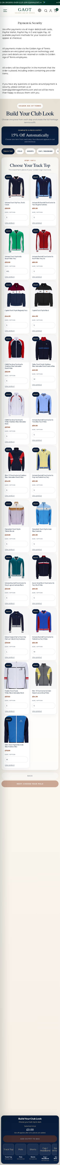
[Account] (51, 10)
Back (30, 776)
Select (8, 177)
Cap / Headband (46, 151)
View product (10, 223)
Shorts (30, 151)
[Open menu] (5, 11)
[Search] (46, 10)
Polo (20, 151)
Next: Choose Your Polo (30, 784)
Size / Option (10, 212)
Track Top (8, 151)
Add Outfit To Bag (30, 1139)
